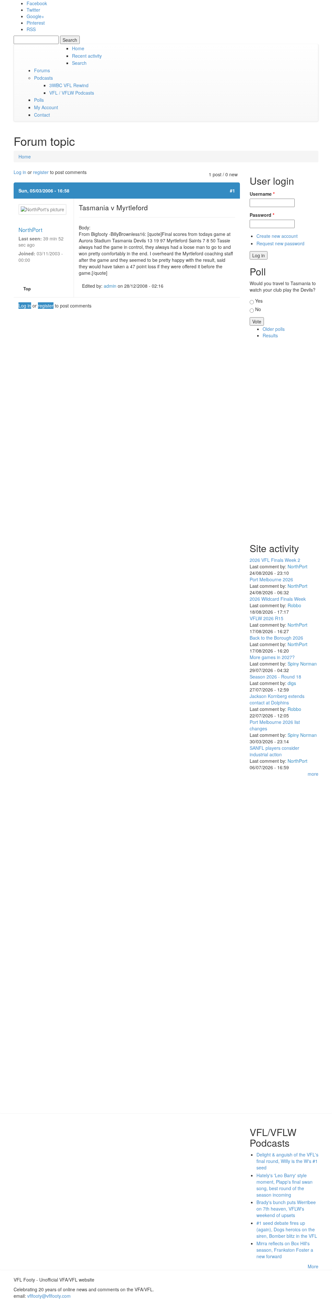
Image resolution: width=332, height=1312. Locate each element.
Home (78, 48)
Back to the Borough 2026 (276, 637)
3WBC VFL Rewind (69, 85)
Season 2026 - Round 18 (275, 676)
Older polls (274, 329)
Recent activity (87, 55)
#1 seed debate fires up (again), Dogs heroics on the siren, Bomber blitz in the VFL (286, 1229)
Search (79, 63)
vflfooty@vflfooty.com (49, 1296)
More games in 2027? (272, 657)
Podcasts (43, 78)
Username (262, 194)
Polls (39, 100)
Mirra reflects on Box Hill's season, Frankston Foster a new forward (284, 1250)
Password (262, 215)
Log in (20, 172)
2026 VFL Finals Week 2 (275, 560)
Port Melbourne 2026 (271, 579)
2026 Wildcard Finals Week (278, 599)
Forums (42, 70)
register (41, 172)
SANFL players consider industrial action (274, 751)
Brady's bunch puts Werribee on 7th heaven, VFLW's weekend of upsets (286, 1208)
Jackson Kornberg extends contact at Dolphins (277, 699)
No (258, 309)
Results (270, 335)
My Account (46, 107)
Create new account (277, 236)
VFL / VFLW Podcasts (71, 92)
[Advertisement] (284, 439)
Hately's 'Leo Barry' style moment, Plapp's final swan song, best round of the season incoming (284, 1185)
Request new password (280, 243)
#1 (232, 190)
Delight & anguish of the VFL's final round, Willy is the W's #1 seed (287, 1161)
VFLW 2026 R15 (266, 618)
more (313, 774)
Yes (259, 300)
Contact (42, 114)
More (313, 1266)
